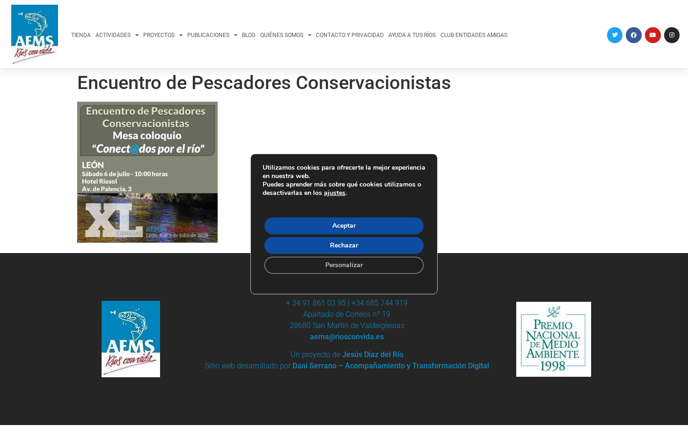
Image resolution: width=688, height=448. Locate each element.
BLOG (249, 35)
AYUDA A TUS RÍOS (412, 35)
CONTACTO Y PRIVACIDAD (350, 35)
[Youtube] (653, 35)
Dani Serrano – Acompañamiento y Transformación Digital (391, 365)
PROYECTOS (159, 35)
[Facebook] (634, 35)
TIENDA (81, 35)
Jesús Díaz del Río (372, 354)
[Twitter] (615, 35)
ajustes (334, 193)
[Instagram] (672, 35)
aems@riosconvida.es (347, 336)
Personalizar (344, 265)
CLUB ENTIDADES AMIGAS (473, 35)
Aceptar (344, 225)
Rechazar (344, 245)
